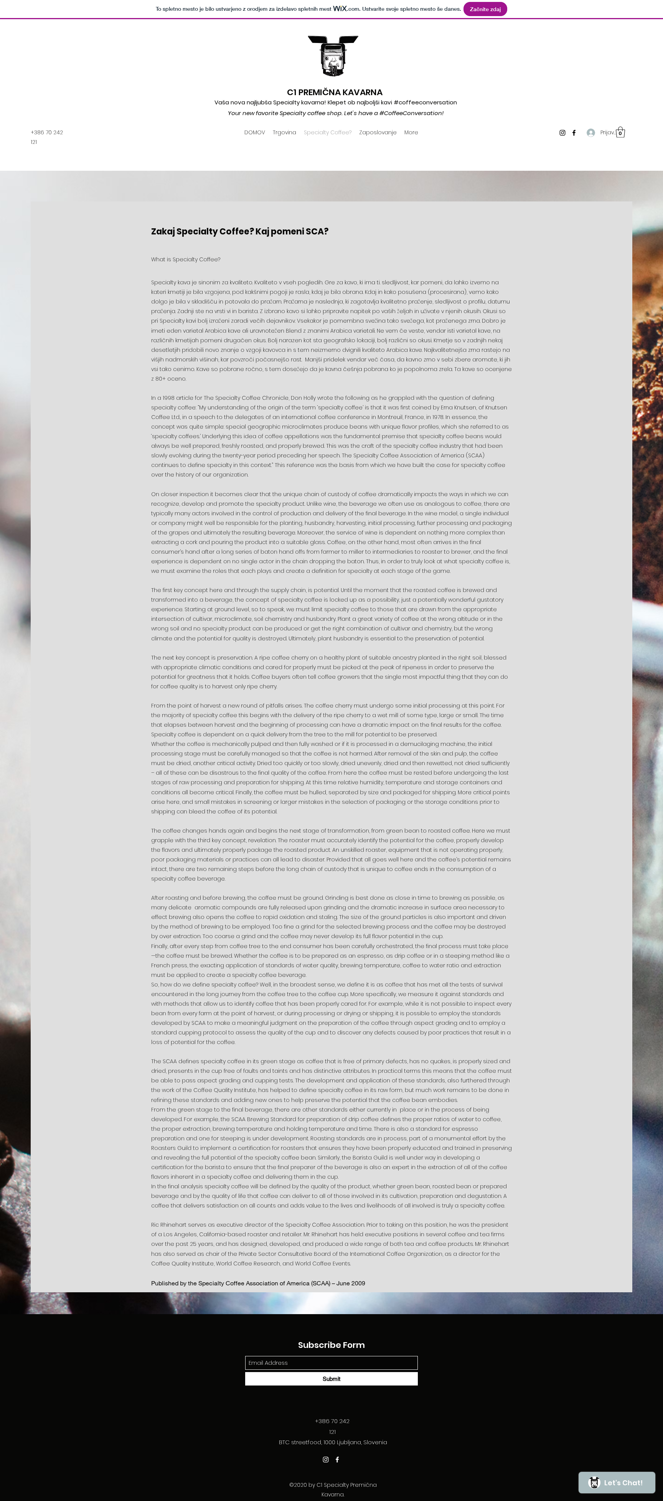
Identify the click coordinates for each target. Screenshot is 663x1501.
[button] (620, 132)
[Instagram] (562, 133)
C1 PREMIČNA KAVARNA (335, 92)
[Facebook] (574, 133)
